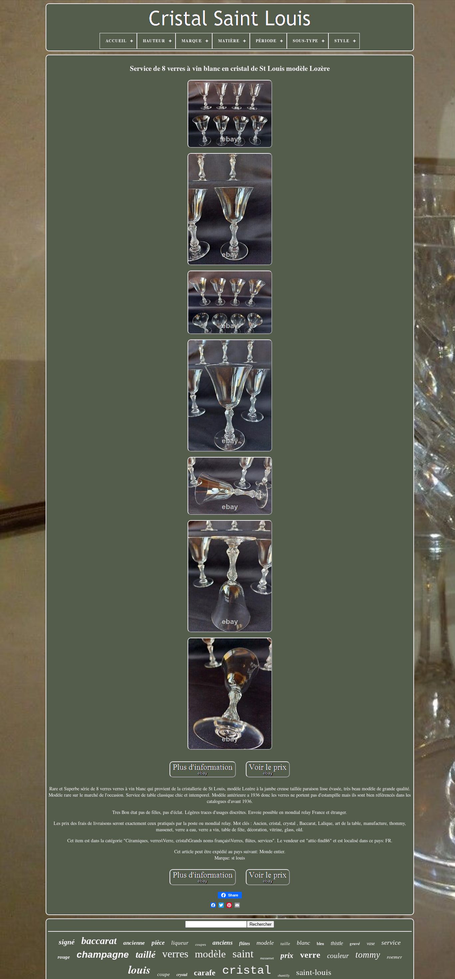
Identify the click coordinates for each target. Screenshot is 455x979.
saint (242, 954)
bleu (320, 943)
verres (175, 954)
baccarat (99, 940)
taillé (146, 954)
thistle (337, 943)
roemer (394, 956)
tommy (367, 955)
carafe (205, 972)
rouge (64, 957)
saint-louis (313, 971)
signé (67, 942)
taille (285, 943)
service (391, 942)
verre (310, 955)
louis (139, 969)
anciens (222, 942)
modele (265, 942)
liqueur (180, 943)
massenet (267, 958)
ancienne (134, 943)
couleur (338, 956)
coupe (163, 974)
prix (286, 955)
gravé (355, 943)
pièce (158, 942)
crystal (182, 974)
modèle (210, 954)
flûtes (244, 943)
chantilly (283, 975)
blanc (303, 942)
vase (371, 943)
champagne (103, 954)
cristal (246, 970)
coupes (200, 944)
